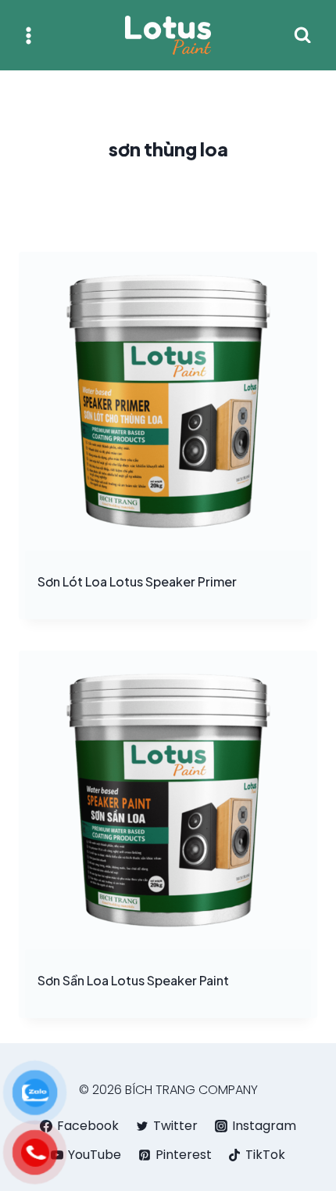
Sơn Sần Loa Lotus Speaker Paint (133, 980)
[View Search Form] (302, 35)
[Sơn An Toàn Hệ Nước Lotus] (168, 35)
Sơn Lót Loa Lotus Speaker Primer (137, 581)
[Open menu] (28, 35)
